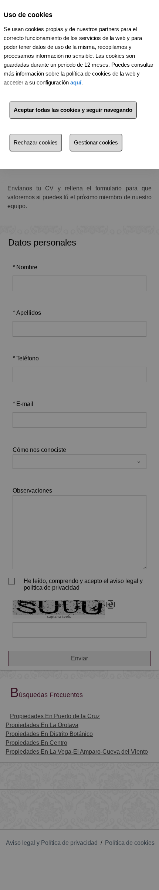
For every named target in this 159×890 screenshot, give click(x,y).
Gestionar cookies (96, 142)
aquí (75, 82)
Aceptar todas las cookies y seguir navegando (73, 110)
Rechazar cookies (36, 142)
